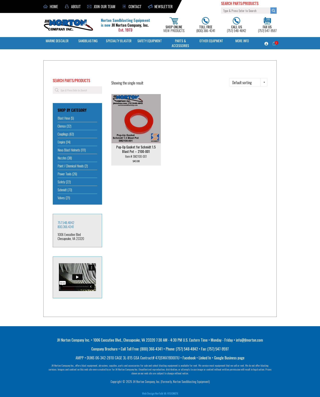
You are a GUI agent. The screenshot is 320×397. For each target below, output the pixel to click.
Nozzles (62, 158)
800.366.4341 (66, 227)
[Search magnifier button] (273, 10)
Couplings (63, 134)
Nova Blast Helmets (69, 150)
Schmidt (62, 190)
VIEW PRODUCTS (173, 28)
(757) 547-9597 (267, 28)
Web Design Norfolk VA (154, 393)
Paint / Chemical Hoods (71, 166)
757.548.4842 (66, 223)
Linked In (205, 357)
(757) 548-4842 (236, 28)
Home (55, 75)
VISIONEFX (172, 393)
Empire (61, 142)
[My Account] (266, 44)
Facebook (189, 357)
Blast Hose (64, 118)
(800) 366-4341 (205, 28)
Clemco (62, 126)
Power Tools (64, 174)
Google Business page (229, 357)
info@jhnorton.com (249, 340)
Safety (61, 182)
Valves (61, 198)
